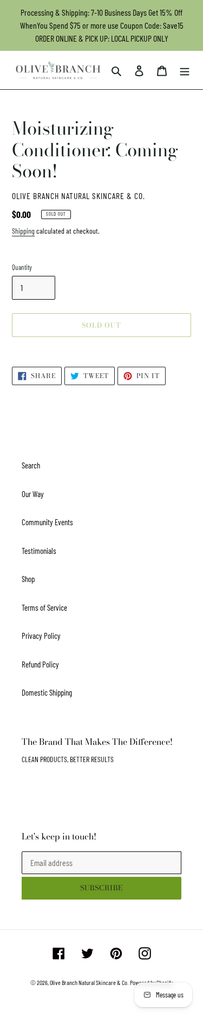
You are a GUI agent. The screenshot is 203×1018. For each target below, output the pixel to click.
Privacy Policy (41, 635)
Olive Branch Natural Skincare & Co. (89, 982)
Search (31, 465)
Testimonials (39, 551)
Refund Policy (40, 664)
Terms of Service (44, 607)
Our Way (33, 494)
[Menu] (184, 70)
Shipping (23, 230)
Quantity (22, 267)
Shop (28, 579)
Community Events (47, 522)
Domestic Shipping (47, 692)
